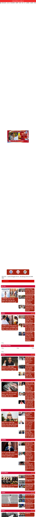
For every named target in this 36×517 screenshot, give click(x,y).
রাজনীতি (17, 3)
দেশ (24, 3)
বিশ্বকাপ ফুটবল (4, 3)
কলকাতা (20, 3)
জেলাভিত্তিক (27, 3)
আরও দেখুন (33, 313)
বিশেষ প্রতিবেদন (12, 3)
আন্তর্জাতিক (31, 3)
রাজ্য (22, 3)
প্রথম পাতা (8, 3)
